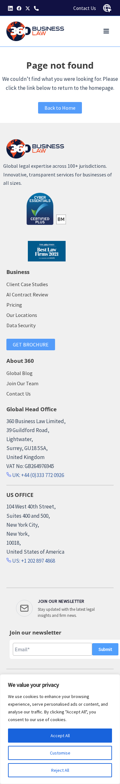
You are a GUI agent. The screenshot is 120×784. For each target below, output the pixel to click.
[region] (60, 729)
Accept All (60, 735)
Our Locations (21, 315)
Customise (60, 753)
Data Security (21, 325)
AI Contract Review (27, 294)
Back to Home (60, 108)
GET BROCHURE (31, 344)
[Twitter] (27, 8)
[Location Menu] (107, 8)
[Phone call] (36, 8)
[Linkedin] (10, 8)
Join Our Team (22, 383)
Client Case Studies (27, 284)
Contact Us (84, 8)
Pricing (14, 305)
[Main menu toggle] (106, 31)
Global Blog (19, 373)
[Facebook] (19, 8)
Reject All (60, 770)
